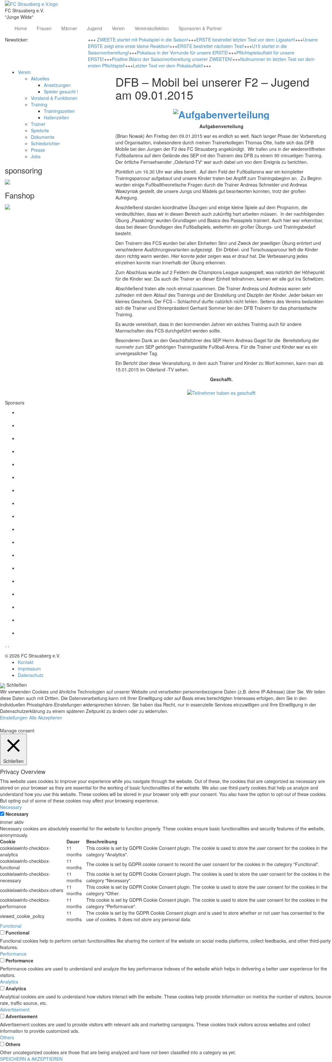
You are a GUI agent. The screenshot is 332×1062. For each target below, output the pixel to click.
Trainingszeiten (59, 111)
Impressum (29, 668)
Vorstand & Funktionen (54, 98)
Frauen (44, 28)
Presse (38, 150)
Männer (69, 28)
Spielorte (40, 130)
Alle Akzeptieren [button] (45, 717)
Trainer (38, 124)
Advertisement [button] (15, 1009)
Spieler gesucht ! (61, 91)
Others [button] (7, 1037)
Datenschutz (30, 675)
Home (21, 28)
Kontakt (25, 662)
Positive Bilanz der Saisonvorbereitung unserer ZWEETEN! (172, 59)
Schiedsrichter (45, 143)
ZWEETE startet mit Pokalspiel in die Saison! (142, 39)
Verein (118, 28)
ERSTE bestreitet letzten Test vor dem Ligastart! (245, 39)
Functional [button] (10, 926)
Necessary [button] (11, 807)
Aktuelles (40, 78)
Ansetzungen (57, 85)
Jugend (94, 28)
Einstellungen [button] (14, 717)
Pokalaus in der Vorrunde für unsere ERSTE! (183, 52)
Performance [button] (13, 953)
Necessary (17, 814)
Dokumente (42, 137)
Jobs (36, 156)
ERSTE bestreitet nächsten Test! (210, 46)
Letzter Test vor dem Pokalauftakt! (168, 65)
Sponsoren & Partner (200, 28)
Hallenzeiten (56, 117)
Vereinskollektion (152, 28)
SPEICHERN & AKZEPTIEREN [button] (31, 1059)
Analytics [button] (9, 981)
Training (39, 104)
